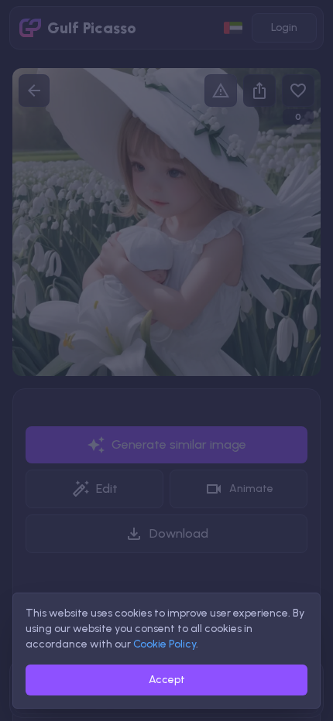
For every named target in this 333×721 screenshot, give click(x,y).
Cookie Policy (164, 644)
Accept (167, 679)
